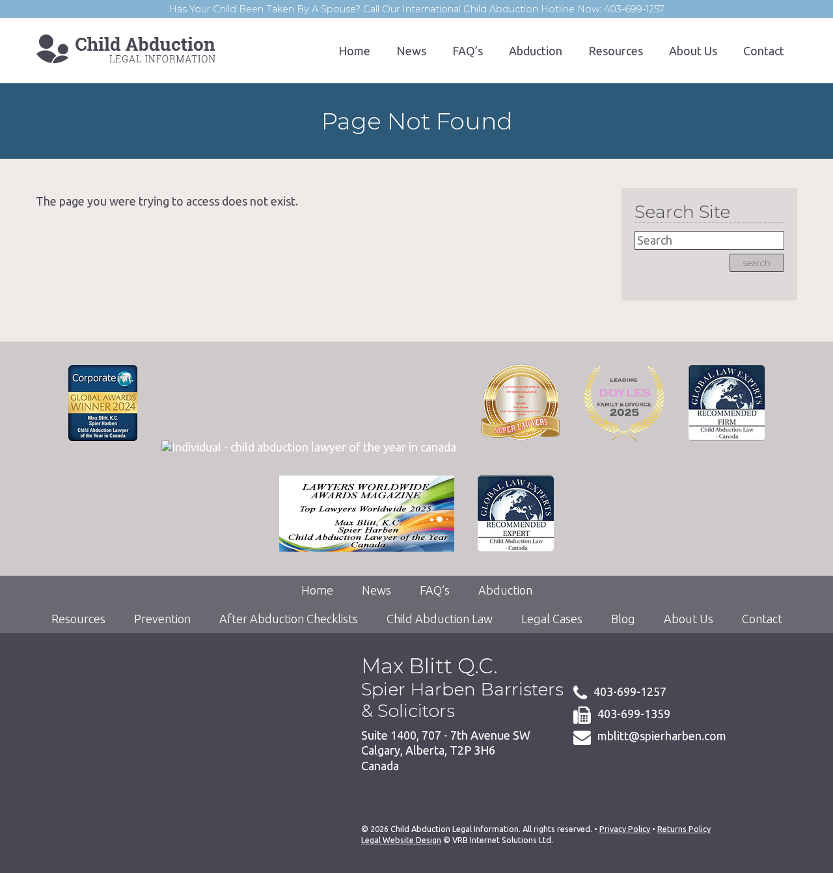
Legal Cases (551, 618)
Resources (615, 50)
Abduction (535, 50)
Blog (623, 618)
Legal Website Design (401, 839)
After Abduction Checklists (288, 618)
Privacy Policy (624, 828)
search (757, 263)
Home (354, 50)
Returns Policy (684, 828)
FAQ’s (467, 50)
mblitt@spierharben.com (661, 735)
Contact (763, 50)
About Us (693, 50)
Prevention (162, 618)
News (411, 50)
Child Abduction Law (440, 618)
